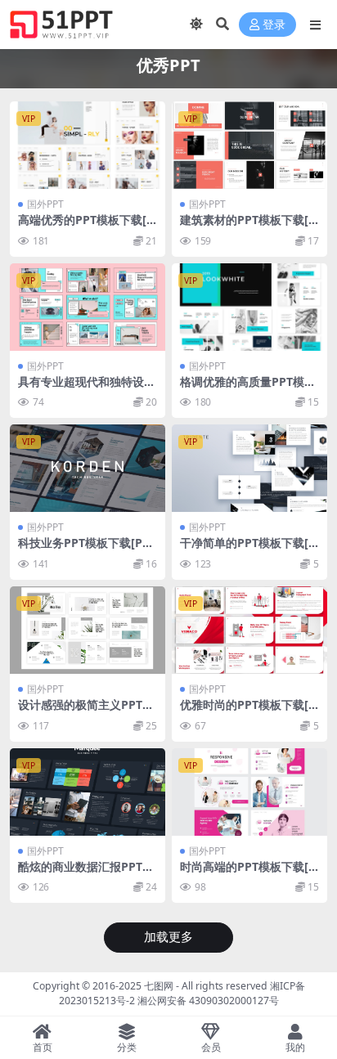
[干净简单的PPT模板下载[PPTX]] (249, 468)
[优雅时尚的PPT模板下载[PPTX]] (249, 630)
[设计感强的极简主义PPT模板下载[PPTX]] (87, 630)
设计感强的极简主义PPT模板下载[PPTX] (86, 711)
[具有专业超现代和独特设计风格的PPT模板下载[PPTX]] (87, 307)
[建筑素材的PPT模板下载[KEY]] (249, 145)
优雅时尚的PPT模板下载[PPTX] (248, 711)
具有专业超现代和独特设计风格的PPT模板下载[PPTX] (87, 388)
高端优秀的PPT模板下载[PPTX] (86, 226)
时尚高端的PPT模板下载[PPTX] (248, 873)
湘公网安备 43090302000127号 (208, 1000)
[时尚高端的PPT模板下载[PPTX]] (249, 792)
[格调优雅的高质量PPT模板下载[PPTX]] (249, 307)
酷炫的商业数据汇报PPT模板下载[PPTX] (86, 873)
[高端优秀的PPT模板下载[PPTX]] (87, 145)
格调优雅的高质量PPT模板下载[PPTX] (248, 388)
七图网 (158, 986)
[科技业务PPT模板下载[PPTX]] (87, 468)
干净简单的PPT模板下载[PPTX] (248, 549)
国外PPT (45, 204)
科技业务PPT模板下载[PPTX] (87, 549)
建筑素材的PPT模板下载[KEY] (248, 226)
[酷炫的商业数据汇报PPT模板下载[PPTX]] (87, 792)
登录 (274, 25)
